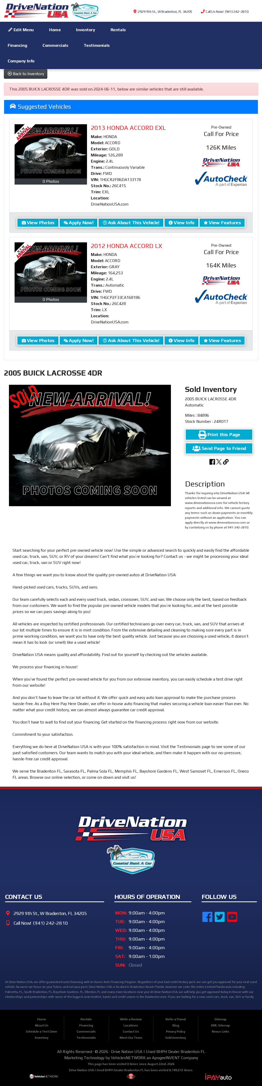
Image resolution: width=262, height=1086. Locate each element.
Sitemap (220, 1019)
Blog (175, 1025)
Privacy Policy (175, 1031)
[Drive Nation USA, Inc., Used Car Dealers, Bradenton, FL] (227, 943)
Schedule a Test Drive (41, 1031)
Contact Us (131, 1031)
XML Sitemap (220, 1025)
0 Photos (51, 181)
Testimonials (97, 45)
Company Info (21, 60)
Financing (17, 45)
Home (55, 29)
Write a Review (131, 1019)
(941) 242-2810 (50, 923)
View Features (225, 222)
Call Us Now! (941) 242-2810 (226, 11)
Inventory (85, 29)
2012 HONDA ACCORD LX (126, 245)
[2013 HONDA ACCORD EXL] (51, 151)
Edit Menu (23, 29)
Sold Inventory (175, 1037)
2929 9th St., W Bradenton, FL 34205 (164, 11)
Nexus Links (220, 1031)
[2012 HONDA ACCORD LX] (51, 269)
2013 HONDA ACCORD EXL (128, 127)
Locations (131, 1025)
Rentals (118, 29)
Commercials (55, 45)
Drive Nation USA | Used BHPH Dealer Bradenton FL (158, 1051)
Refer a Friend (176, 1019)
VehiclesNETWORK (128, 1057)
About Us (41, 1025)
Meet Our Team (131, 1037)
